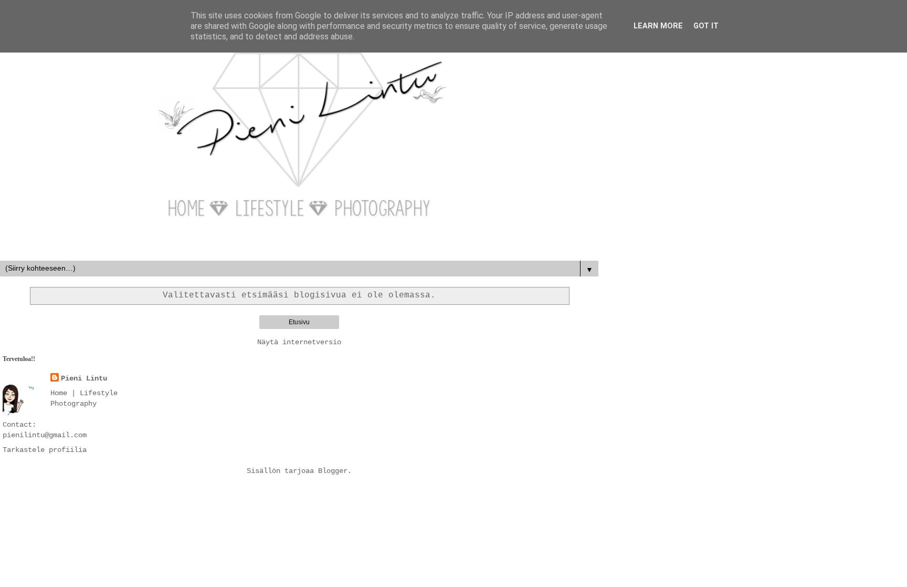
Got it (706, 26)
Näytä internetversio (299, 342)
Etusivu (299, 322)
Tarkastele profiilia (45, 450)
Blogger (332, 471)
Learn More (658, 26)
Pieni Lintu (84, 378)
